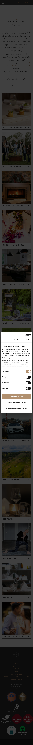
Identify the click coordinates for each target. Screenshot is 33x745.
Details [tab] (16, 340)
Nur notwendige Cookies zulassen (16, 408)
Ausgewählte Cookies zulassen (16, 402)
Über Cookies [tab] (26, 340)
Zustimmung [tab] (6, 340)
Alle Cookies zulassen (16, 396)
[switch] (28, 377)
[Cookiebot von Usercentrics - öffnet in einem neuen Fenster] (23, 335)
